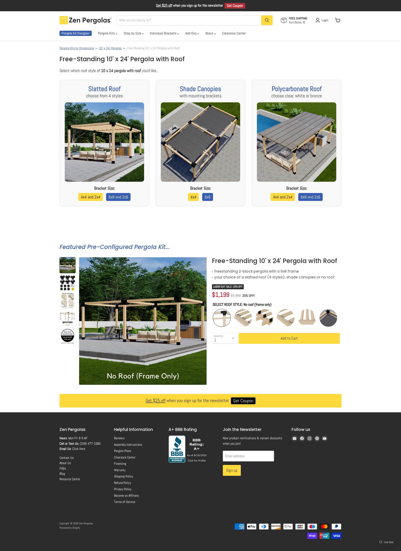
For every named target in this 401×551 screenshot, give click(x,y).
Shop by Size (133, 33)
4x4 (193, 197)
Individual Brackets (163, 33)
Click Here (78, 449)
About (209, 33)
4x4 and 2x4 (90, 197)
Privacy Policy (122, 489)
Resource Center (70, 479)
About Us (65, 463)
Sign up (231, 470)
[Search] (267, 20)
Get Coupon (235, 5)
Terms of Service (124, 502)
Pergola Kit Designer (76, 33)
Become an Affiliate (126, 495)
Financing (120, 463)
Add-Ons (191, 33)
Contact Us (67, 458)
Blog (62, 473)
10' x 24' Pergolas (110, 48)
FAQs (63, 468)
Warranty (120, 470)
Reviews (119, 438)
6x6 (208, 197)
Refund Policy (122, 483)
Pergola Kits (107, 33)
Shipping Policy (123, 476)
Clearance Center (234, 33)
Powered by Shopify (70, 527)
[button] (68, 265)
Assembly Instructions (128, 444)
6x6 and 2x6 (118, 197)
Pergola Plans (122, 451)
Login (325, 20)
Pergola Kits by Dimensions (77, 48)
